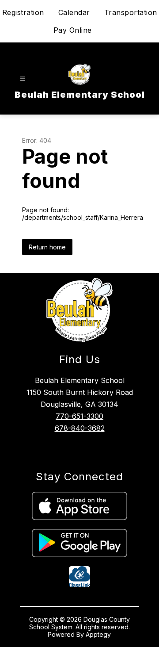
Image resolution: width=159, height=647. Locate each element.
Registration (23, 12)
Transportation (130, 12)
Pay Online (72, 30)
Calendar (74, 12)
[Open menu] (23, 79)
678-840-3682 (80, 428)
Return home (47, 247)
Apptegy (98, 634)
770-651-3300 (79, 416)
